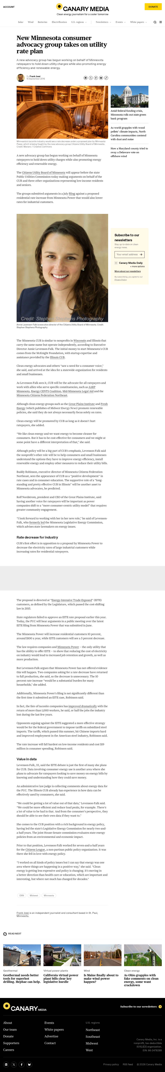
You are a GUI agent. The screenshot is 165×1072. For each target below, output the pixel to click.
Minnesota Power (68, 647)
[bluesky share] (101, 78)
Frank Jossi (23, 913)
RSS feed (128, 1064)
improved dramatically (82, 706)
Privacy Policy (120, 280)
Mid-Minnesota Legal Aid (78, 391)
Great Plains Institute (82, 404)
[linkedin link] (6, 1064)
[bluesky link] (29, 1064)
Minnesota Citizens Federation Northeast (42, 395)
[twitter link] (14, 1064)
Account (9, 7)
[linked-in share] (85, 78)
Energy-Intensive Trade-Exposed (72, 600)
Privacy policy (111, 1064)
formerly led (37, 522)
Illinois (57, 357)
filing (72, 193)
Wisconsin (79, 340)
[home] (82, 7)
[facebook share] (96, 78)
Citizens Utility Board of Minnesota (43, 172)
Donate (153, 6)
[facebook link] (21, 1064)
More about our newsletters (128, 271)
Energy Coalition (46, 391)
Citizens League (35, 849)
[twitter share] (91, 78)
